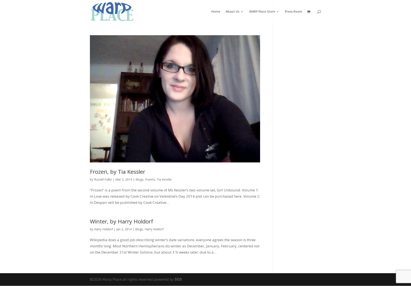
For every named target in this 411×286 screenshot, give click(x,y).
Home (215, 11)
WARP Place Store (262, 11)
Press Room (293, 11)
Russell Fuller (103, 179)
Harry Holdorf (103, 229)
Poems (150, 179)
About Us (232, 11)
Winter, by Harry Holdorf (121, 221)
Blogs (139, 179)
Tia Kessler (164, 179)
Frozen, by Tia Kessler (117, 171)
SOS (178, 279)
